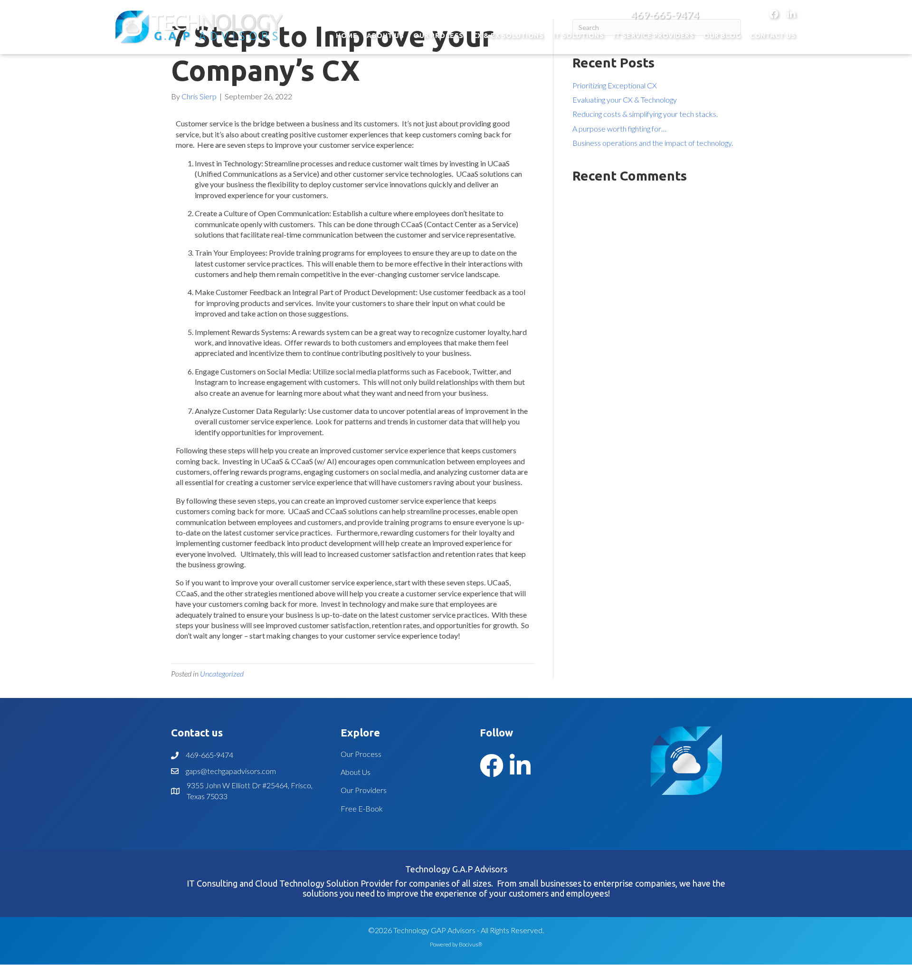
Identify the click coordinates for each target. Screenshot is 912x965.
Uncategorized (222, 673)
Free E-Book (362, 808)
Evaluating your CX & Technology (624, 99)
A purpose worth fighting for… (619, 128)
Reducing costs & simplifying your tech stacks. (645, 113)
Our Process (361, 753)
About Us (355, 771)
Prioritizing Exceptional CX (614, 85)
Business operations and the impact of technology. (652, 142)
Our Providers (364, 789)
